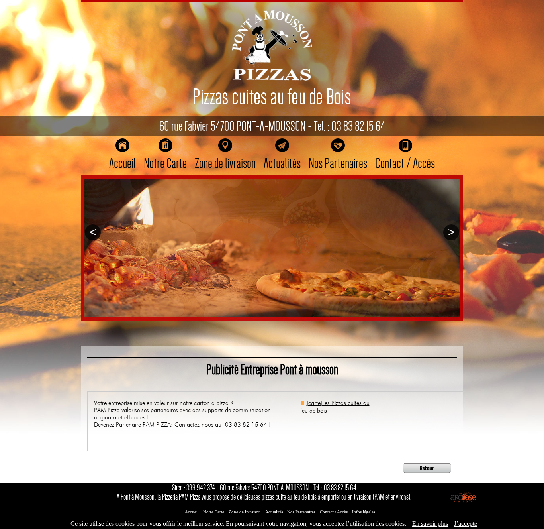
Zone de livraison (225, 163)
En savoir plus (430, 523)
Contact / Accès (405, 163)
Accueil (122, 163)
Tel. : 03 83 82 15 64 (349, 126)
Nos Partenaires (338, 163)
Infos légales (363, 511)
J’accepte (465, 523)
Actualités (282, 163)
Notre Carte (165, 163)
